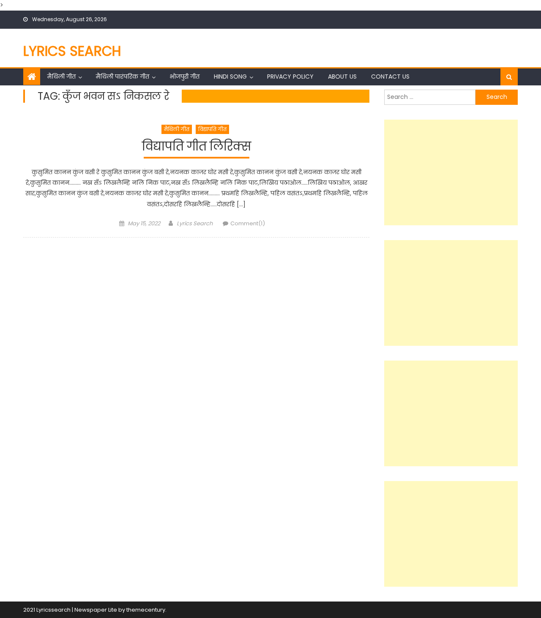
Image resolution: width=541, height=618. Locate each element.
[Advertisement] (451, 172)
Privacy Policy (290, 76)
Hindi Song (230, 76)
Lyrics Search (72, 50)
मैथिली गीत (61, 76)
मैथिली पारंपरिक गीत (122, 76)
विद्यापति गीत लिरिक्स (196, 147)
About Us (342, 76)
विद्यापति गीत (212, 129)
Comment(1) (247, 223)
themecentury (145, 610)
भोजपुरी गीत (184, 76)
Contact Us (390, 76)
